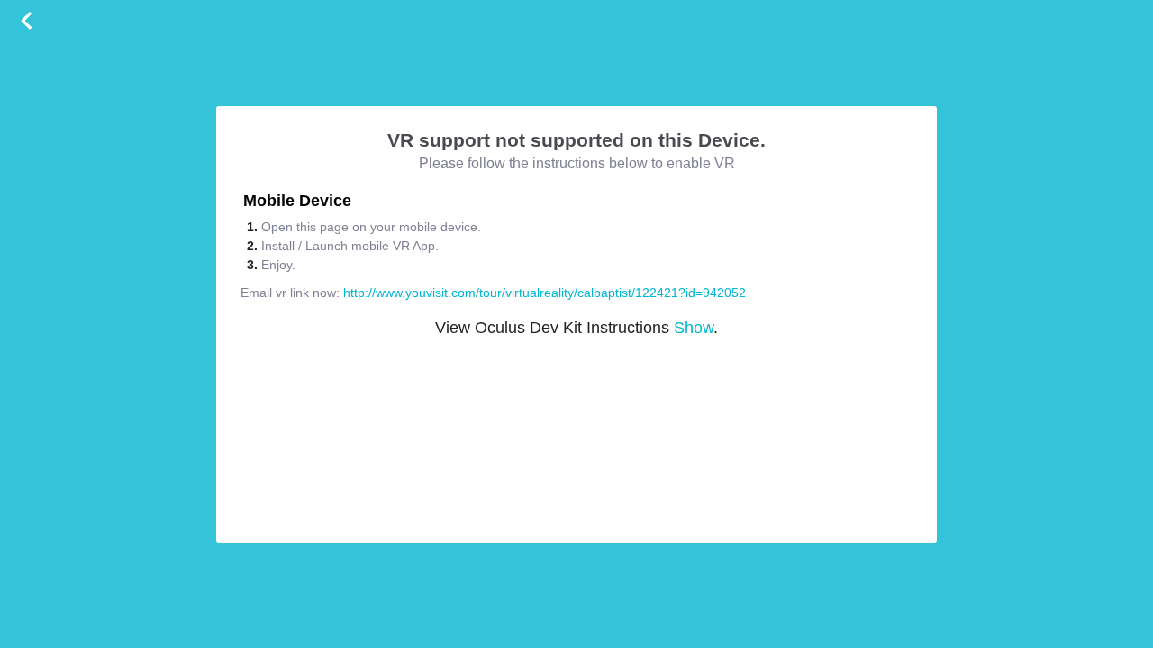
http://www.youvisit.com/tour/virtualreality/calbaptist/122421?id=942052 (544, 292)
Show (693, 328)
